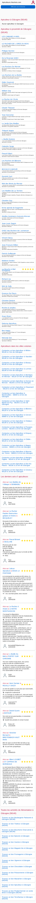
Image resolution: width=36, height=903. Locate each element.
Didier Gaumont (8, 82)
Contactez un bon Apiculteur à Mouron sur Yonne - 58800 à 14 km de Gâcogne (17, 452)
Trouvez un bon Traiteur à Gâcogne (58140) (15, 824)
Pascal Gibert (7, 153)
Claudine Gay (7, 200)
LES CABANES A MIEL (11, 36)
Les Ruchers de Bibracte (11, 160)
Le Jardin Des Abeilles (10, 123)
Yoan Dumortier (8, 115)
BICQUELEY (7, 518)
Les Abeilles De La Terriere (12, 190)
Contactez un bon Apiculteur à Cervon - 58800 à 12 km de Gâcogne (17, 415)
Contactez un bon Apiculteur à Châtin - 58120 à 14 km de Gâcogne (17, 440)
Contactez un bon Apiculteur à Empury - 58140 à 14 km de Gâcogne (17, 434)
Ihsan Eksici (6, 316)
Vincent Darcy (7, 237)
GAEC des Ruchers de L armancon (15, 230)
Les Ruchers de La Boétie (12, 75)
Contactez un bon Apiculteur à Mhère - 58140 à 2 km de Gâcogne (17, 351)
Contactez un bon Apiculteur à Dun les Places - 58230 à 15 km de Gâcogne (16, 464)
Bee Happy (6, 330)
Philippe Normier (8, 51)
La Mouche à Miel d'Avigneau (8, 270)
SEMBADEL (15, 484)
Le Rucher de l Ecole (10, 99)
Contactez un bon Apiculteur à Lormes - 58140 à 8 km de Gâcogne (17, 369)
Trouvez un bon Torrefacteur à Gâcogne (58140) (17, 898)
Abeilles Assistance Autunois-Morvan (16, 216)
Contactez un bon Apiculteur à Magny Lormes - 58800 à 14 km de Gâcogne (16, 446)
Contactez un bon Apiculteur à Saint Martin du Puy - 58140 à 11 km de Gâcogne (15, 402)
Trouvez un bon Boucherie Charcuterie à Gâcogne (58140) (17, 830)
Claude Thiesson (8, 107)
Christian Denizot (8, 300)
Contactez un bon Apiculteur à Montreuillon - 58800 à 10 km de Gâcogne (14, 394)
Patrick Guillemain (9, 253)
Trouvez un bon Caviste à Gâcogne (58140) (15, 843)
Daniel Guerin (14, 711)
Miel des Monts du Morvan (12, 183)
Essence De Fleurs (9, 293)
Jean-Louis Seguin (9, 223)
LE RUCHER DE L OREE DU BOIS (15, 43)
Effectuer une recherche (18, 7)
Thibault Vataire (8, 130)
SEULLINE (8, 542)
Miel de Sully (7, 286)
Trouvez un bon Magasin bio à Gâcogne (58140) (17, 849)
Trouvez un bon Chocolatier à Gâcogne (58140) (17, 867)
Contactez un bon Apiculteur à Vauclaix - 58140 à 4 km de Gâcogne (17, 357)
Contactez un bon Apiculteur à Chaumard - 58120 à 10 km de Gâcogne (17, 388)
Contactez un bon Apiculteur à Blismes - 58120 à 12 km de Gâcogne (17, 409)
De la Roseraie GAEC (10, 58)
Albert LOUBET (15, 759)
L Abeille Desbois (8, 139)
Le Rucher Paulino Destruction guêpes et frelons (10, 513)
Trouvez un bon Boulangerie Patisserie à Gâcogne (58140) (17, 818)
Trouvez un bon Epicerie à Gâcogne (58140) (15, 837)
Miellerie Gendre (8, 260)
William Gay (6, 90)
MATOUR (7, 713)
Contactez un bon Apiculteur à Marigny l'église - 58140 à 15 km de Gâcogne (17, 458)
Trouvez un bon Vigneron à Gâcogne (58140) (16, 861)
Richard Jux (6, 279)
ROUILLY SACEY (9, 685)
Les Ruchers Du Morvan (11, 66)
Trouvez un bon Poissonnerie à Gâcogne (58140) (17, 873)
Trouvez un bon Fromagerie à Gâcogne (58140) (17, 855)
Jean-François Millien (10, 245)
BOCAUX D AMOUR (9, 169)
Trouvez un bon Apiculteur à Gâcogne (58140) (16, 885)
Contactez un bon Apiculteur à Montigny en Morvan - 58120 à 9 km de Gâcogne (17, 375)
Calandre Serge (8, 146)
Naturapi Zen (7, 337)
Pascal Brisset (14, 539)
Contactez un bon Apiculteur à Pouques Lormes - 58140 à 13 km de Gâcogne (17, 428)
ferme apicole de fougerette (12, 207)
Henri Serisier (14, 683)
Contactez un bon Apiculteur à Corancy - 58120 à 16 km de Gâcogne (17, 470)
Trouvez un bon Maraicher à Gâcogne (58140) (16, 879)
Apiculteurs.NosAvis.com (11, 2)
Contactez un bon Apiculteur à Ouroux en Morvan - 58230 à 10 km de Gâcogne (18, 382)
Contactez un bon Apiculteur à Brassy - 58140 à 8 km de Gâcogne (17, 363)
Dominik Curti (7, 176)
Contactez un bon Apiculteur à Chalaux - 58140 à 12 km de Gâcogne (17, 422)
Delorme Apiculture (9, 323)
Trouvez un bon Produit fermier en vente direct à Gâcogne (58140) (17, 892)
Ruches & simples (9, 307)
